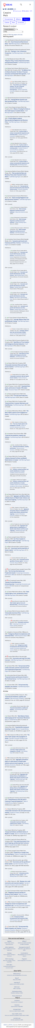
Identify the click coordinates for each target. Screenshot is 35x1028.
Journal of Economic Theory (20, 863)
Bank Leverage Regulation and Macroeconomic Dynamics (18, 210)
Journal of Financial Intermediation (18, 333)
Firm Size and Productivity (20, 395)
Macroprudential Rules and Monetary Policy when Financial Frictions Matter (15, 174)
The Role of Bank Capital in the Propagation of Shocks (16, 412)
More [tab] (13, 22)
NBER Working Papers (14, 43)
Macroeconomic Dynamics (17, 698)
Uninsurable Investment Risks (13, 613)
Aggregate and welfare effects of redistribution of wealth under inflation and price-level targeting (16, 761)
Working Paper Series (19, 309)
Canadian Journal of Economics (17, 472)
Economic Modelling (23, 189)
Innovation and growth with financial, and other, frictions (18, 285)
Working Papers (18, 287)
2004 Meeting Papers (23, 604)
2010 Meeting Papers (20, 232)
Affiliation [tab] (18, 19)
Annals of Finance (22, 377)
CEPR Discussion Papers (21, 635)
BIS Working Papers (22, 164)
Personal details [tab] (9, 19)
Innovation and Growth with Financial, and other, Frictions (18, 273)
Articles (20, 34)
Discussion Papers (13, 389)
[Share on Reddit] (10, 9)
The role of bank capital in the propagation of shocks (17, 736)
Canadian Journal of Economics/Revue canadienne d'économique (19, 149)
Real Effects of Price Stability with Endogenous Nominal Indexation (19, 355)
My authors (26, 11)
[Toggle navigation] (21, 5)
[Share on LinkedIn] (12, 9)
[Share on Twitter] (7, 9)
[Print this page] (15, 9)
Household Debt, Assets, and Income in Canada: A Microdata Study (17, 388)
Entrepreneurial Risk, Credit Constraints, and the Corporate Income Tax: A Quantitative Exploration (17, 667)
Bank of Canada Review (11, 719)
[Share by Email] (13, 9)
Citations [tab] (7, 22)
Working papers (13, 34)
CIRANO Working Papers (20, 222)
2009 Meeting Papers (21, 356)
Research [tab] (26, 19)
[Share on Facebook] (8, 9)
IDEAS (5, 1025)
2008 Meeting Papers (20, 530)
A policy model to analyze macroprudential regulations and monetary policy (19, 133)
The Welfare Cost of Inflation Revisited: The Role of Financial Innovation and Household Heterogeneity (18, 71)
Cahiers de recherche (20, 212)
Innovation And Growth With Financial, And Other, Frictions (19, 254)
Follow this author (18, 11)
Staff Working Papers (17, 53)
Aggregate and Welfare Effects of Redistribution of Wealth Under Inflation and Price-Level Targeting (17, 497)
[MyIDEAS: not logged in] (30, 11)
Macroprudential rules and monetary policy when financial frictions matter (19, 187)
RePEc (11, 1025)
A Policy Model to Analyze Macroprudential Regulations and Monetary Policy (16, 120)
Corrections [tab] (21, 22)
